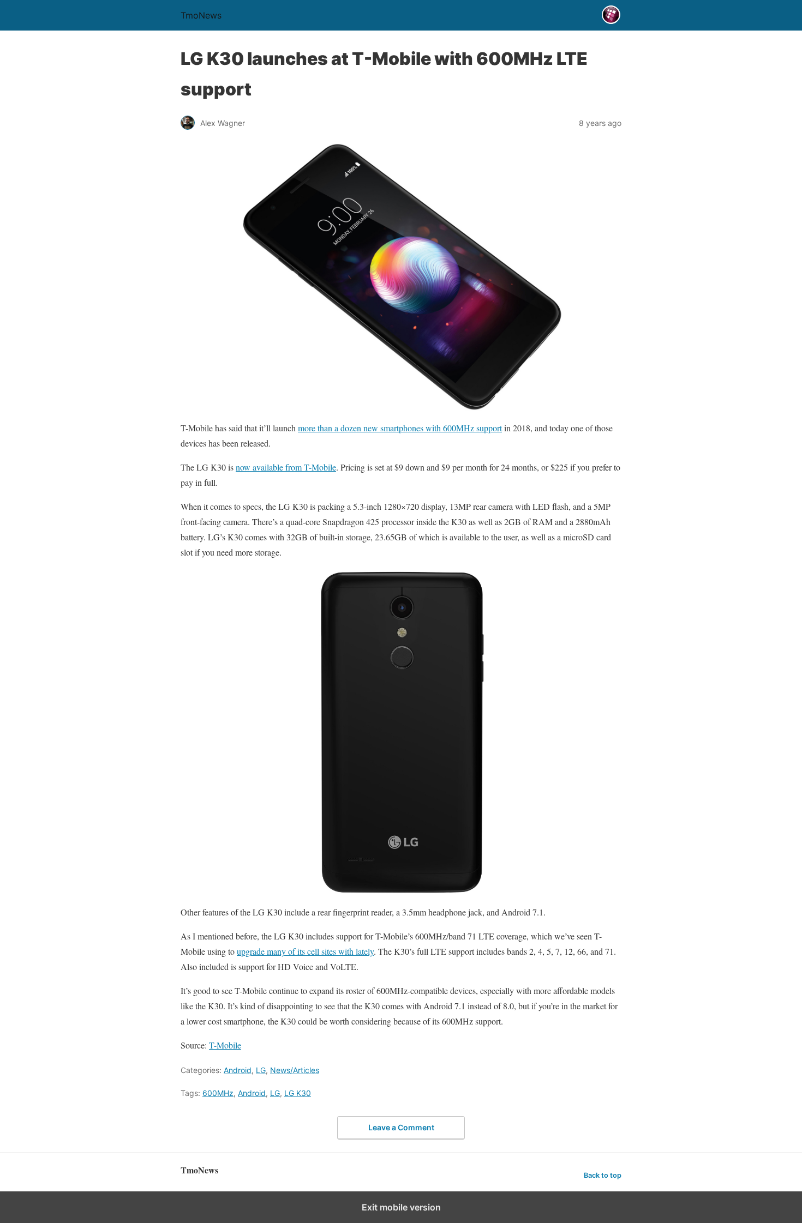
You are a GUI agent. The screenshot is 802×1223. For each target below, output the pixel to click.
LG (261, 1070)
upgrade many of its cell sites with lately (305, 951)
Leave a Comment (401, 1127)
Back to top (602, 1175)
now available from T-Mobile (286, 467)
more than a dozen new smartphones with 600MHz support (400, 427)
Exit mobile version (401, 1207)
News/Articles (294, 1070)
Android (238, 1070)
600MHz (218, 1093)
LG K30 (297, 1093)
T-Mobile (225, 1045)
